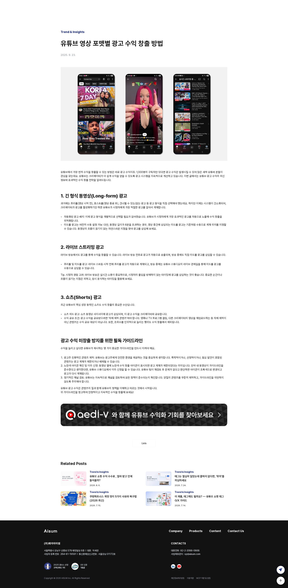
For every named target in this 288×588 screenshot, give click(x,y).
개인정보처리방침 (177, 578)
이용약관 (190, 578)
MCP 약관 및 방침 (203, 578)
